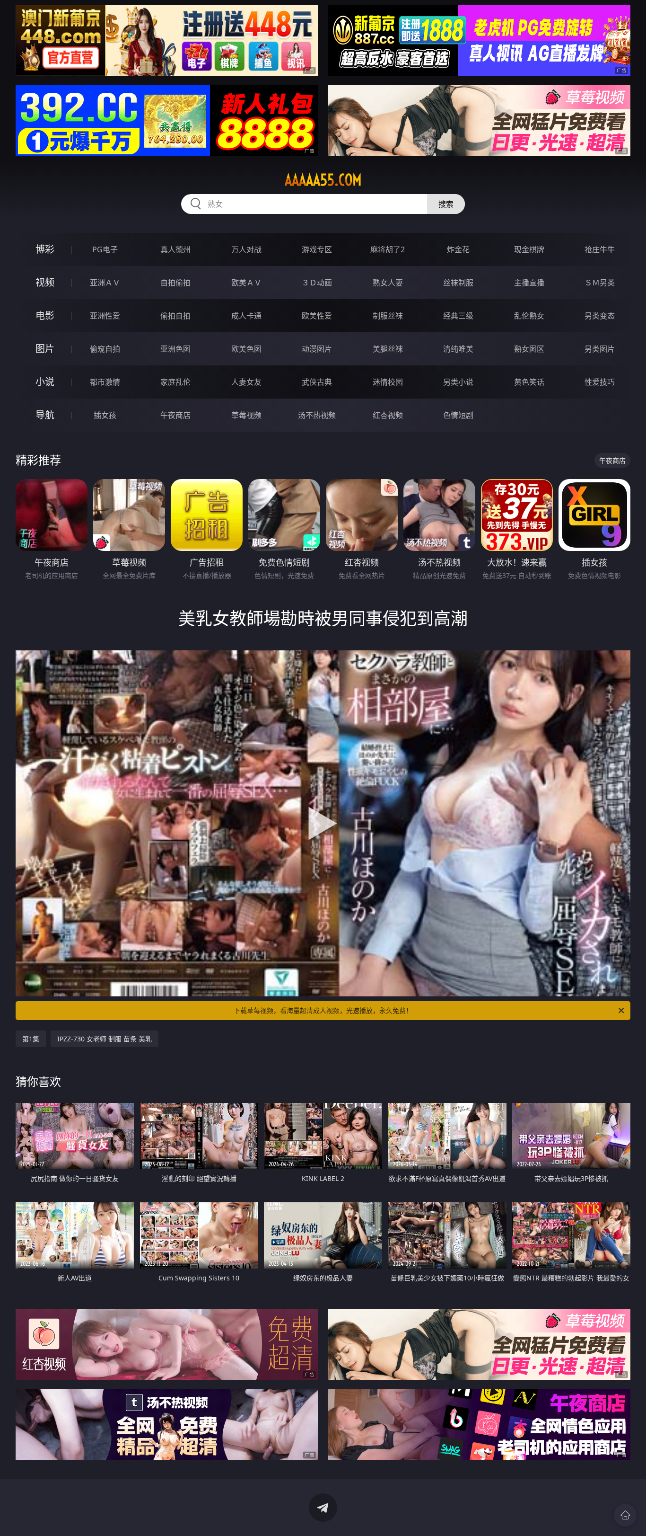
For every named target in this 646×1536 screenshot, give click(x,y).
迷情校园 (388, 382)
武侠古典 (317, 382)
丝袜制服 (458, 282)
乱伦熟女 (529, 316)
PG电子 (105, 249)
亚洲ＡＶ (105, 282)
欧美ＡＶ (246, 282)
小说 (44, 381)
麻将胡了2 (387, 249)
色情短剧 (458, 415)
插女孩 (105, 415)
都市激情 (105, 382)
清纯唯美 (458, 349)
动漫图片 (317, 349)
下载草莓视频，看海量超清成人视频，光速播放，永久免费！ (323, 1010)
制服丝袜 (388, 316)
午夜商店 (175, 415)
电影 (44, 315)
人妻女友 (246, 382)
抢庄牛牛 (600, 249)
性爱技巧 (600, 382)
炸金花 (458, 249)
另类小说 (458, 382)
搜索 (446, 204)
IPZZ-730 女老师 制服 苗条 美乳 (104, 1038)
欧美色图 (246, 349)
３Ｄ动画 (317, 282)
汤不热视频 (317, 415)
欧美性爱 (317, 316)
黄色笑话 (529, 382)
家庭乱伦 (175, 382)
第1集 (30, 1038)
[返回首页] (625, 1515)
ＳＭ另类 (600, 282)
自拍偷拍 (175, 282)
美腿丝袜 (388, 349)
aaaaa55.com (323, 179)
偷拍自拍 (175, 316)
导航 (44, 414)
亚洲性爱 (105, 316)
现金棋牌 (529, 249)
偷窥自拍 (105, 349)
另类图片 (600, 349)
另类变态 (600, 316)
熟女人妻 (388, 282)
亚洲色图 (175, 349)
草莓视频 (246, 415)
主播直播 (529, 282)
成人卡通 (246, 316)
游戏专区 (317, 249)
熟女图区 (529, 349)
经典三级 (458, 316)
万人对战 (246, 249)
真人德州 (175, 249)
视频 (44, 282)
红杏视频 (388, 415)
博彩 (44, 249)
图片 (44, 348)
